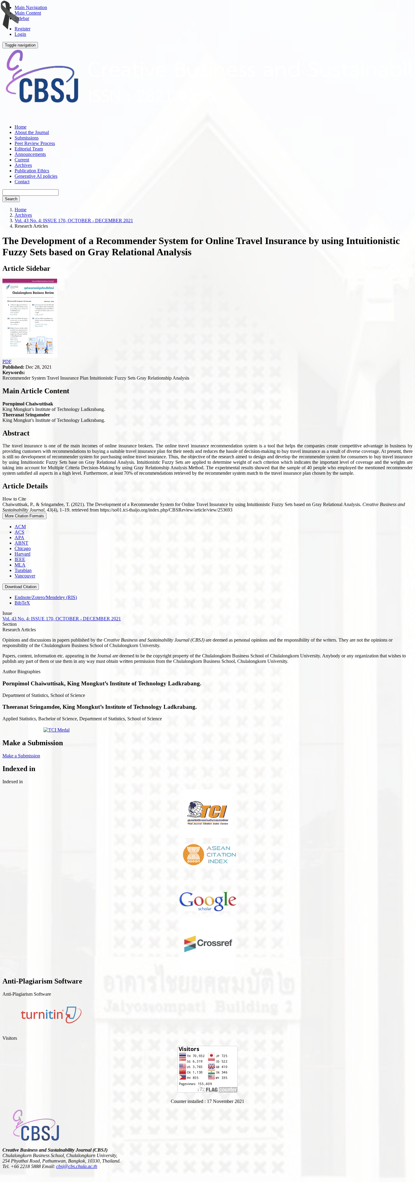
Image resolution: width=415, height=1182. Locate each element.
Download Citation (20, 586)
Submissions (27, 137)
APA (19, 537)
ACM (20, 526)
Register (22, 28)
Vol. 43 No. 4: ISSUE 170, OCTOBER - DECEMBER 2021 (74, 220)
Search (11, 199)
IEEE (20, 559)
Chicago (23, 548)
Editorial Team (29, 148)
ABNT (21, 543)
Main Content (28, 13)
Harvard (22, 554)
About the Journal (32, 132)
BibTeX (22, 602)
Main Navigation (31, 7)
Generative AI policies (36, 176)
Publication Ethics (32, 170)
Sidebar (22, 18)
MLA (20, 564)
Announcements (30, 154)
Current (22, 159)
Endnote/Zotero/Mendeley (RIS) (46, 597)
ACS (19, 532)
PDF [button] (7, 361)
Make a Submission (21, 755)
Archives (23, 165)
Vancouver (25, 575)
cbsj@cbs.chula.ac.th (76, 1166)
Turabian (23, 570)
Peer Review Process (35, 143)
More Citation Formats (24, 516)
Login (20, 34)
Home (20, 126)
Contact (22, 181)
